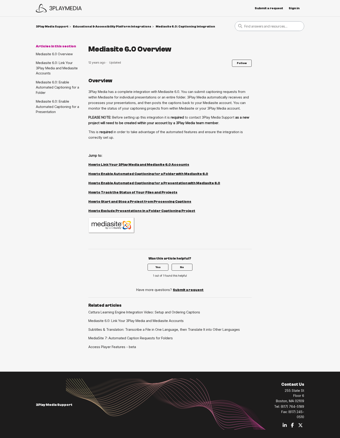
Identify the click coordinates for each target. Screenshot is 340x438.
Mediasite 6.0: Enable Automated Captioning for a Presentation (57, 106)
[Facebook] (292, 425)
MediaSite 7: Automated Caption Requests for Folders (130, 338)
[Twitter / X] (300, 425)
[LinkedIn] (285, 425)
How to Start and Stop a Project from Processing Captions (139, 202)
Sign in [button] (294, 8)
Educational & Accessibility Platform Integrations (112, 26)
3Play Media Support (52, 26)
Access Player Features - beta (112, 347)
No (182, 267)
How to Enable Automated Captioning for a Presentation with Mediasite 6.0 (154, 183)
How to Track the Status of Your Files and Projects (132, 192)
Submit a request (269, 8)
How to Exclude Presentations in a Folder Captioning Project (141, 211)
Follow (242, 63)
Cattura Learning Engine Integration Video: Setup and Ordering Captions (144, 312)
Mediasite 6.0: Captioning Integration (185, 26)
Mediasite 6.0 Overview (54, 54)
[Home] (59, 8)
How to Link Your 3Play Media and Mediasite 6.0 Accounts (138, 165)
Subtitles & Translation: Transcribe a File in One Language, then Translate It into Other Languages (164, 329)
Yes (158, 267)
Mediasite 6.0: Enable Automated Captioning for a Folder (57, 87)
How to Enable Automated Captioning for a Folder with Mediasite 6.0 (148, 174)
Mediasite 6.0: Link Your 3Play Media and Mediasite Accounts (57, 68)
